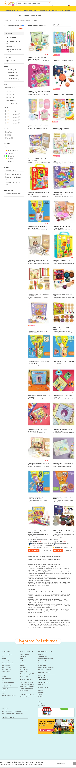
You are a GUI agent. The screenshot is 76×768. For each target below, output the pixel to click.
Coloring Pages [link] (24, 676)
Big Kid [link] (22, 665)
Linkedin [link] (40, 699)
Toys (49, 10)
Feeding (68, 10)
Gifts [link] (3, 680)
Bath (20, 15)
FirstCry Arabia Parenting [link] (27, 688)
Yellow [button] (11, 158)
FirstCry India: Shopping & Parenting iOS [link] (12, 713)
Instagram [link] (41, 692)
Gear (62, 10)
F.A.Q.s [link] (3, 693)
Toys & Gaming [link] (13, 20)
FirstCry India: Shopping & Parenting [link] (11, 711)
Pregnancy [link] (23, 656)
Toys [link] (3, 656)
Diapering (55, 10)
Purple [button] (11, 153)
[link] (56, 726)
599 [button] (36, 541)
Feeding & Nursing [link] (6, 667)
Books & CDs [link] (5, 658)
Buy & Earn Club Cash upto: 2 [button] (38, 547)
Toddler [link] (22, 661)
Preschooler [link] (23, 663)
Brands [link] (3, 691)
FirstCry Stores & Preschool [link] (9, 695)
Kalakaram (34, 20)
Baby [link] (21, 658)
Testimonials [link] (41, 701)
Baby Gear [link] (4, 674)
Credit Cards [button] (41, 675)
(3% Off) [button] (40, 541)
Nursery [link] (4, 676)
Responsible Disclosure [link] (44, 669)
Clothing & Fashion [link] (7, 654)
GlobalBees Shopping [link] (25, 697)
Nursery (26, 15)
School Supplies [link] (6, 661)
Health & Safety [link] (6, 671)
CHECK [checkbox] (21, 29)
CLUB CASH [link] (41, 705)
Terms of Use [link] (41, 663)
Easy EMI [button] (40, 684)
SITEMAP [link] (40, 703)
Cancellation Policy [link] (43, 661)
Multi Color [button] (13, 150)
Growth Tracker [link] (24, 669)
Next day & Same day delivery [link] (46, 667)
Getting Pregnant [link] (24, 654)
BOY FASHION (24, 10)
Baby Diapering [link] (6, 665)
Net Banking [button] (41, 677)
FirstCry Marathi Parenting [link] (27, 684)
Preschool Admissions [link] (8, 682)
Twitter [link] (40, 694)
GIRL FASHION (33, 10)
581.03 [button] (31, 541)
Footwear (43, 10)
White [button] (11, 161)
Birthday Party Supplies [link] (8, 663)
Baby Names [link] (23, 671)
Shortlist (44, 550)
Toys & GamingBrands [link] (24, 20)
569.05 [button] (40, 544)
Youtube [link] (40, 697)
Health (38, 15)
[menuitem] (9, 3)
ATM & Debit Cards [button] (43, 680)
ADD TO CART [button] (33, 550)
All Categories (10, 10)
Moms (33, 15)
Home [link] (6, 20)
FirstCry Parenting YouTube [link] (27, 674)
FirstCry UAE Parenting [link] (26, 691)
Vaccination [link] (23, 667)
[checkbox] (13, 43)
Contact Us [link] (5, 688)
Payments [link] (41, 654)
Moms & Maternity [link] (6, 678)
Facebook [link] (41, 690)
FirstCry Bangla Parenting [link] (27, 686)
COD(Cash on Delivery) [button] (44, 682)
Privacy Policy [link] (42, 665)
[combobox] (62, 25)
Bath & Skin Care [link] (6, 669)
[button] (39, 41)
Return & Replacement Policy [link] (46, 658)
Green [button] (11, 156)
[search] (34, 3)
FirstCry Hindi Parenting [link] (26, 682)
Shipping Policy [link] (42, 656)
